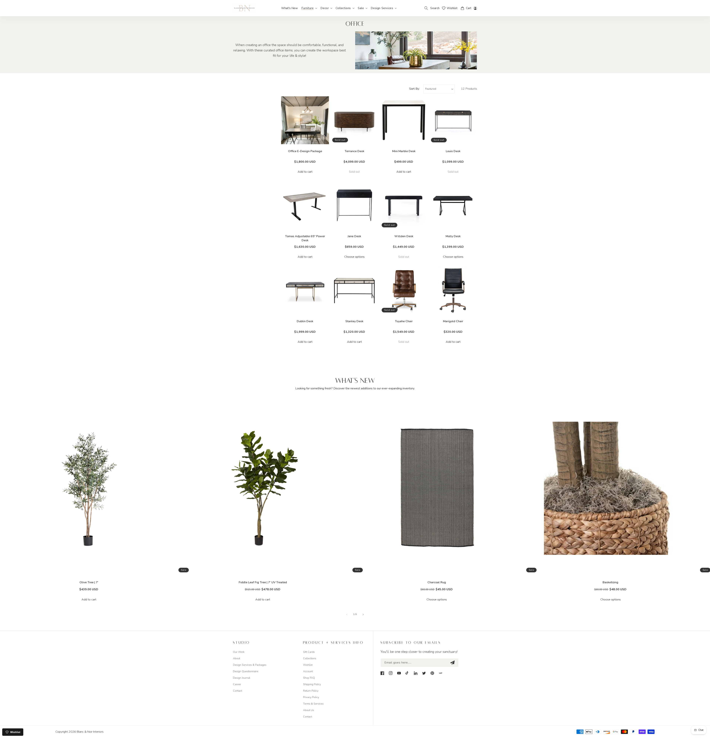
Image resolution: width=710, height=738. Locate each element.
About (236, 658)
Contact (237, 691)
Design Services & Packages (249, 665)
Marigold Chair (453, 321)
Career (237, 684)
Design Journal (241, 678)
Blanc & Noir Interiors (90, 732)
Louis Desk (453, 151)
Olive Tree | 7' (89, 582)
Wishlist (307, 665)
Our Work (238, 652)
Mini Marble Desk (403, 151)
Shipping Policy (312, 684)
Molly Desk (453, 236)
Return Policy (310, 691)
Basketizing (610, 582)
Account (308, 671)
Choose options (354, 257)
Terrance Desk (354, 151)
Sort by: (414, 89)
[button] (309, 8)
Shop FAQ (309, 678)
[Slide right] (363, 614)
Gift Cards (309, 652)
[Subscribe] (452, 662)
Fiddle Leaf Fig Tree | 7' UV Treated (263, 582)
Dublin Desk (305, 321)
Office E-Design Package (305, 151)
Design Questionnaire (245, 671)
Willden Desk (403, 236)
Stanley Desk (354, 321)
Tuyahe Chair (404, 321)
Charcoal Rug (436, 582)
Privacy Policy (311, 697)
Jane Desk (354, 236)
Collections (309, 658)
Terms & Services (313, 703)
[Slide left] (347, 614)
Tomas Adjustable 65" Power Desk (305, 238)
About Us (308, 710)
